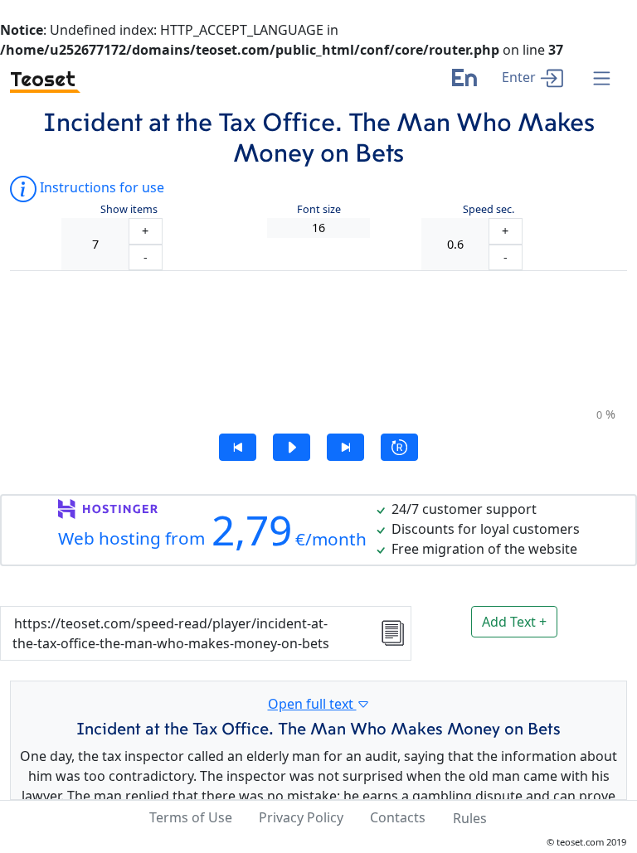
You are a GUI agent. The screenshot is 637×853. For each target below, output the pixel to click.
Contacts (397, 817)
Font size (319, 209)
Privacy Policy (301, 817)
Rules (470, 818)
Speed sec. (488, 209)
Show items (129, 209)
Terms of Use (190, 817)
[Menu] (602, 79)
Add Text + (514, 622)
